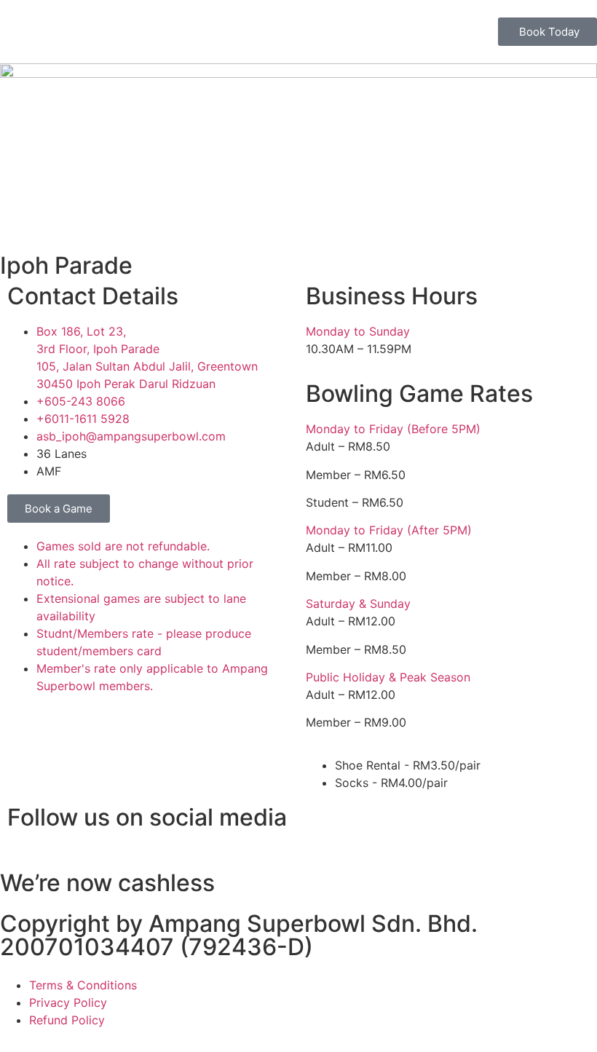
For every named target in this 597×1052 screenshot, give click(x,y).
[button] (448, 331)
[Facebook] (324, 824)
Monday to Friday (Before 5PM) (393, 429)
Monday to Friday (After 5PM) (389, 530)
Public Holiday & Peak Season (388, 677)
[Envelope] (484, 824)
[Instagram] (364, 824)
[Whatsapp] (404, 824)
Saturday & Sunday (358, 603)
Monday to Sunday (358, 331)
